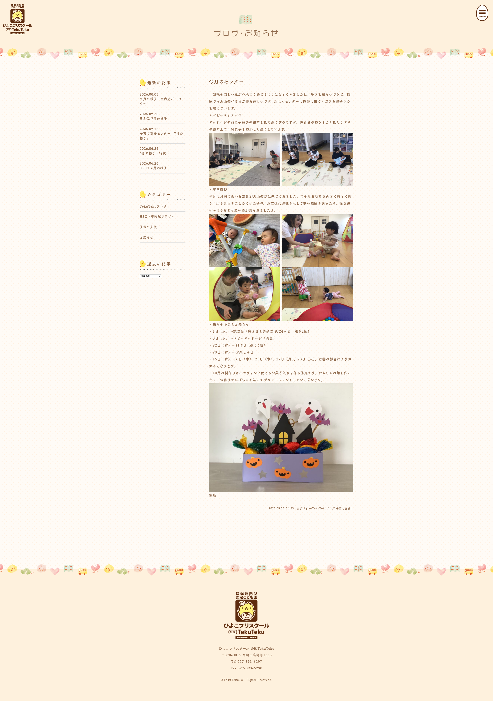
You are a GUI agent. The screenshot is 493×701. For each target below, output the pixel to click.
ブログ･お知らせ (246, 33)
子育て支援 (343, 508)
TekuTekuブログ (323, 508)
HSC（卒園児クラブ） (157, 216)
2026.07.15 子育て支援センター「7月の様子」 (161, 133)
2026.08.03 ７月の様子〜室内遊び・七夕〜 (160, 99)
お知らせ (146, 237)
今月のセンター (226, 81)
